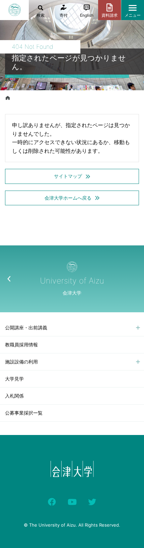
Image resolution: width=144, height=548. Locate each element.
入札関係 (14, 396)
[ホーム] (7, 98)
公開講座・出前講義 (26, 327)
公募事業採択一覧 (24, 413)
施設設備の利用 (21, 361)
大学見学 (14, 378)
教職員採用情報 (21, 344)
